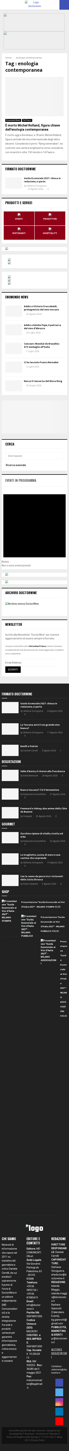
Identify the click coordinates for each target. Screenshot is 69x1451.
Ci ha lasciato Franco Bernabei (41, 362)
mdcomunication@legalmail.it (34, 1384)
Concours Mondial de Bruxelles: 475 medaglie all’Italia (42, 345)
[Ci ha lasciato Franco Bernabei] (13, 367)
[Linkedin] (59, 1412)
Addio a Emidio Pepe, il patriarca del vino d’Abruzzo (42, 326)
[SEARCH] (60, 456)
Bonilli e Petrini (29, 746)
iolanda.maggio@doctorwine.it (59, 1297)
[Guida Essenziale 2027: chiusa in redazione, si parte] (13, 183)
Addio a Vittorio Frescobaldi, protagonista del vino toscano (41, 308)
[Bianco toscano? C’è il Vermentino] (10, 794)
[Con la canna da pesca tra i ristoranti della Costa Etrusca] (10, 880)
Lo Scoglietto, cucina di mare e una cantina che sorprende (40, 856)
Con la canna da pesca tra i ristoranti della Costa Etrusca (41, 878)
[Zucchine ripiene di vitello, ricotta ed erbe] (10, 837)
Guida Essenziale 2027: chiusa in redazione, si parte (42, 180)
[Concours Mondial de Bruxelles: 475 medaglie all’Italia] (13, 348)
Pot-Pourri (27, 120)
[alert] (34, 526)
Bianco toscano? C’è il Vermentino (39, 790)
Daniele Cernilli (30, 750)
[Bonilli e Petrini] (10, 750)
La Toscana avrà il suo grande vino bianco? (40, 726)
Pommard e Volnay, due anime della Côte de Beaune (43, 810)
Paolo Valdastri (30, 884)
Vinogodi (27, 816)
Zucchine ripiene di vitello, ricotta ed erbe (41, 835)
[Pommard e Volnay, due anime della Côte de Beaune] (10, 812)
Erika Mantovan (30, 775)
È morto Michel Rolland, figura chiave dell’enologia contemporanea (32, 127)
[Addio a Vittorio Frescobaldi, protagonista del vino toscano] (13, 311)
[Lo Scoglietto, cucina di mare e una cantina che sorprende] (10, 859)
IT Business (28, 1434)
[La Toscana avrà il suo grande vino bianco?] (10, 729)
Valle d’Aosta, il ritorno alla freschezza (42, 771)
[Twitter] (59, 1392)
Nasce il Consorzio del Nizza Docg (43, 381)
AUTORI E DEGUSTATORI (59, 1353)
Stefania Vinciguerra (37, 186)
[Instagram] (59, 1402)
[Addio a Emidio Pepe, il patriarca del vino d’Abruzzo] (13, 329)
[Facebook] (59, 1383)
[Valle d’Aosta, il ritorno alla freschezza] (10, 775)
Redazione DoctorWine (34, 794)
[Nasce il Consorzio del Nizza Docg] (13, 385)
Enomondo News (13, 120)
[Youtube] (59, 1421)
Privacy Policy (38, 1440)
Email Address (13, 662)
